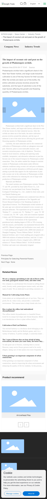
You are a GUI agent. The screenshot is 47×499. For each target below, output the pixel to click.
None (13, 262)
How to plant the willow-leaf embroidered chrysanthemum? (17, 310)
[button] (20, 424)
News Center (20, 34)
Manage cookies (12, 494)
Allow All (31, 494)
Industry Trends (34, 34)
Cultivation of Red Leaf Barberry (14, 325)
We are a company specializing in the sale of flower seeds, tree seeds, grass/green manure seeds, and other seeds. (23, 279)
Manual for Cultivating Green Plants (16, 295)
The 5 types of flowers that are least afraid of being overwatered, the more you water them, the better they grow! (22, 341)
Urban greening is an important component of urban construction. (21, 356)
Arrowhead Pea (23, 415)
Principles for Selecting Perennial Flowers (17, 259)
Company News (11, 46)
